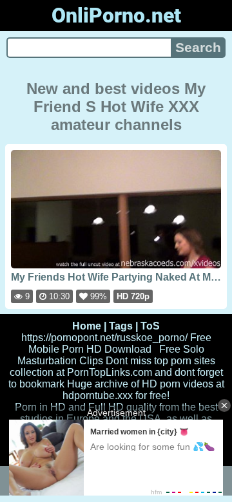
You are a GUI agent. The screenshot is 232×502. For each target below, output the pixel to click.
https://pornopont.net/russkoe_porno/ (104, 337)
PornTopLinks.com (109, 372)
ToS (150, 326)
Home (86, 326)
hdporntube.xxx (98, 395)
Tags (121, 326)
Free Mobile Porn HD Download (119, 343)
